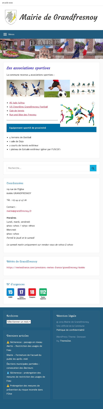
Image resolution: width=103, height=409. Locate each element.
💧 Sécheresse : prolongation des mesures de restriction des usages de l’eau (26, 376)
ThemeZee (65, 340)
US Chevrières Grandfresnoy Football (28, 106)
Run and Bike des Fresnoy (22, 114)
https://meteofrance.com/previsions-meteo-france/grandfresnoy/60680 (46, 267)
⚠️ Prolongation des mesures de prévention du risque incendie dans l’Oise (25, 389)
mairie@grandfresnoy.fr (19, 211)
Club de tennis (16, 110)
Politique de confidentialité (70, 330)
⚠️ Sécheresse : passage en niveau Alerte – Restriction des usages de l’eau (24, 346)
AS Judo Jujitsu (17, 102)
